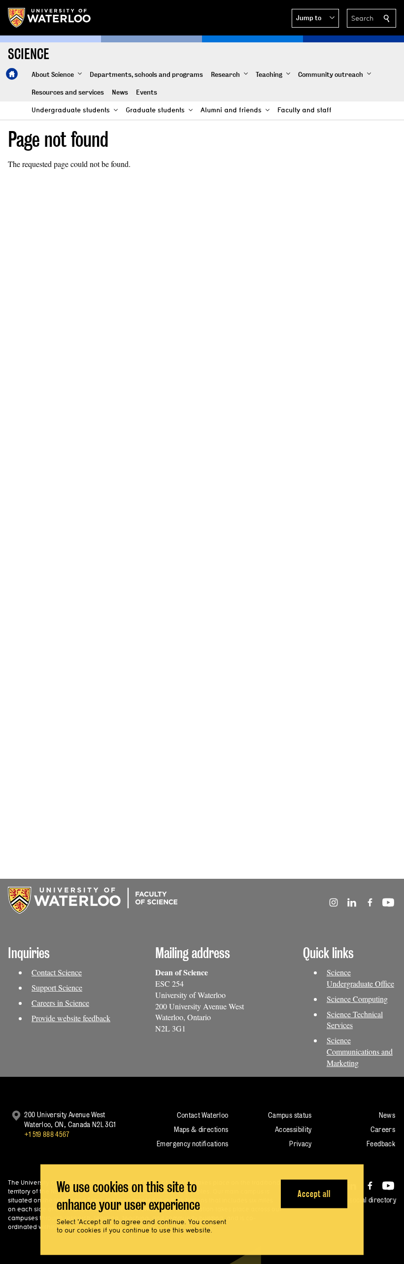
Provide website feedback (71, 1018)
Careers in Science (60, 1003)
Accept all (314, 1193)
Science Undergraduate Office (360, 978)
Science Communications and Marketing (360, 1051)
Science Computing (357, 999)
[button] (315, 18)
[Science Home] (12, 74)
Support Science (57, 987)
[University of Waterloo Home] (50, 18)
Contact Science (57, 972)
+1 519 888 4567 (46, 1134)
